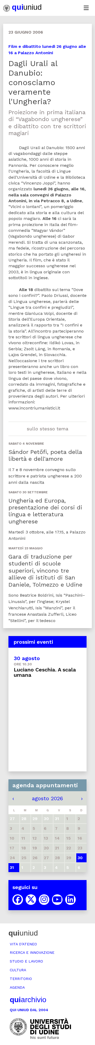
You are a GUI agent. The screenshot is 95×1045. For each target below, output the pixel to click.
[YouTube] (57, 899)
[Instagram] (44, 899)
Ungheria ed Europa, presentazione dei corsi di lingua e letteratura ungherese (45, 511)
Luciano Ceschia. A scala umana (45, 672)
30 (80, 857)
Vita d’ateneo (23, 944)
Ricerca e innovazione (32, 952)
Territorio (21, 979)
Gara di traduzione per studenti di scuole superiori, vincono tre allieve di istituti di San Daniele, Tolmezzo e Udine (45, 570)
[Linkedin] (70, 899)
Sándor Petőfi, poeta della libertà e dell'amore (45, 455)
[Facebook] (17, 899)
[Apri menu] (86, 8)
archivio (28, 1000)
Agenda (17, 987)
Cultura (18, 970)
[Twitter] (31, 899)
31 (12, 867)
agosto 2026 (47, 798)
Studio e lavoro (26, 961)
